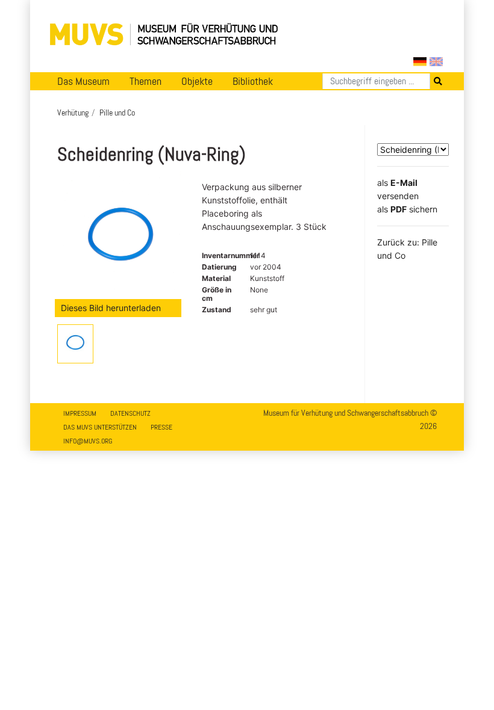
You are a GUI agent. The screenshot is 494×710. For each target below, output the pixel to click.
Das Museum (83, 81)
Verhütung (73, 112)
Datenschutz (130, 413)
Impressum (79, 413)
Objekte (197, 81)
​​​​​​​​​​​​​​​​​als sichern (407, 209)
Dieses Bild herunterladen (111, 308)
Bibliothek (253, 81)
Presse (161, 427)
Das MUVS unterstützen (100, 427)
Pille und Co (117, 112)
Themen (145, 81)
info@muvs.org (87, 441)
